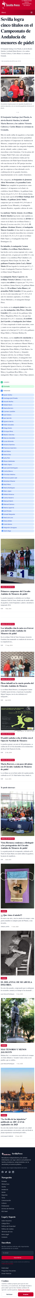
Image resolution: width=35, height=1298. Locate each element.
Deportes (4, 1195)
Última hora (5, 1184)
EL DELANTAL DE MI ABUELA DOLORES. (16, 983)
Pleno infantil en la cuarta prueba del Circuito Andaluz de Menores (17, 684)
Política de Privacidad (8, 1226)
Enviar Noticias (6, 1273)
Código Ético (6, 1223)
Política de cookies (24, 1290)
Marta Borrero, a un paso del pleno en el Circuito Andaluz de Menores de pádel (16, 766)
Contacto (4, 1237)
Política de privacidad (7, 1264)
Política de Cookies (8, 1229)
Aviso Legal (5, 1234)
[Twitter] (6, 1172)
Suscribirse (17, 1257)
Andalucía (5, 1189)
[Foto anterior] (4, 89)
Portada (4, 1181)
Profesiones (5, 1206)
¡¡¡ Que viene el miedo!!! (11, 915)
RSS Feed (4, 1211)
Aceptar (25, 1294)
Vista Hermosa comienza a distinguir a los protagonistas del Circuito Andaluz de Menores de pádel (17, 845)
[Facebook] (3, 1172)
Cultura (4, 1203)
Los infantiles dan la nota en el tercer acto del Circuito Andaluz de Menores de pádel (17, 630)
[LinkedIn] (13, 1172)
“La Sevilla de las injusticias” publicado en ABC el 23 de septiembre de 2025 (14, 1121)
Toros (3, 1198)
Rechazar (9, 1294)
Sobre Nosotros (7, 1221)
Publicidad (5, 1268)
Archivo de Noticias (8, 1209)
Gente (3, 1192)
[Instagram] (9, 1172)
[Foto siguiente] (31, 89)
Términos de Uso (7, 1232)
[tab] (6, 70)
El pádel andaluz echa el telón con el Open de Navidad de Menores (17, 739)
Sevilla (4, 1187)
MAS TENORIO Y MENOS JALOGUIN (13, 1051)
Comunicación (6, 1200)
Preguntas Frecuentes (9, 1271)
